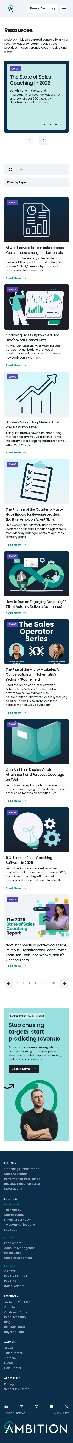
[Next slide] (43, 140)
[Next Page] (64, 983)
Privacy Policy (60, 1413)
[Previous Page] (9, 983)
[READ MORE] (53, 125)
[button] (63, 8)
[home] (10, 8)
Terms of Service (14, 1413)
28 (54, 983)
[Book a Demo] (42, 8)
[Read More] (16, 278)
